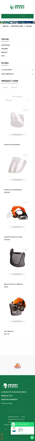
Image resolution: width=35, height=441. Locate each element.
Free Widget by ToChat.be (26, 433)
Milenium (14, 87)
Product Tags (9, 81)
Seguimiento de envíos (16, 419)
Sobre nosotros (13, 417)
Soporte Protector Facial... (13, 237)
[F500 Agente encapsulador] (17, 365)
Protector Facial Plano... (12, 144)
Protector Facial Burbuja (13, 190)
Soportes (5, 45)
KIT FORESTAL (8, 331)
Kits (3, 56)
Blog (23, 417)
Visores (4, 48)
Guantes (5, 87)
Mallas (4, 52)
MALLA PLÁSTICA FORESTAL (13, 284)
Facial (5, 39)
